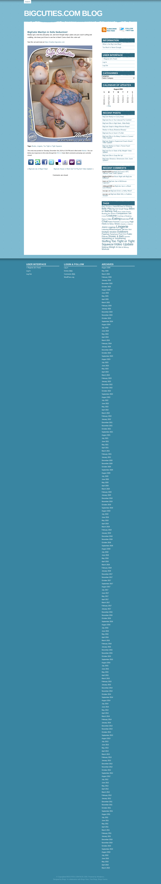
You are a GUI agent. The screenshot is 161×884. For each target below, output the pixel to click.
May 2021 (105, 445)
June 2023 (105, 366)
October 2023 (106, 353)
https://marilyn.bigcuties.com (55, 42)
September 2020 (107, 470)
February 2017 (106, 606)
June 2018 (105, 555)
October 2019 (106, 505)
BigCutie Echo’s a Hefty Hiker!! (121, 191)
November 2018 (107, 539)
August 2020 (106, 473)
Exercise (125, 219)
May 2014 (105, 710)
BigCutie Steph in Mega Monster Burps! (116, 126)
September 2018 (107, 546)
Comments (69, 274)
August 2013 (106, 738)
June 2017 (105, 593)
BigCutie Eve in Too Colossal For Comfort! (117, 120)
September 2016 (107, 621)
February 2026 (106, 277)
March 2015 (106, 678)
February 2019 (106, 530)
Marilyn (84, 150)
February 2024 (106, 343)
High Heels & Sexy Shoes (118, 222)
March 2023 (106, 375)
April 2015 (105, 675)
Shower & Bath (116, 236)
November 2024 (107, 315)
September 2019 (107, 508)
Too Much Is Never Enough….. (113, 47)
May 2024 (105, 334)
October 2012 (106, 770)
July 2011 (105, 817)
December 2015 (107, 650)
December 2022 (107, 384)
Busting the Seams (109, 213)
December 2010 (107, 839)
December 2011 (107, 802)
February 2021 (106, 454)
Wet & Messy (123, 247)
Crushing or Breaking (124, 216)
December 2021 (107, 422)
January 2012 (106, 798)
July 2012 (105, 779)
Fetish (110, 222)
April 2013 (105, 751)
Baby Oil (105, 207)
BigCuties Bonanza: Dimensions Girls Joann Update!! (118, 159)
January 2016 (106, 647)
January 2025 (106, 309)
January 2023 (106, 381)
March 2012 (106, 792)
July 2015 (105, 666)
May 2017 (105, 596)
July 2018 (105, 552)
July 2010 (105, 855)
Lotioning (105, 229)
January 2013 (106, 760)
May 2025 (105, 296)
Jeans (104, 227)
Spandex (127, 236)
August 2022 (106, 397)
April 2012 (105, 789)
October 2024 (106, 318)
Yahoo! (72, 162)
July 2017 (105, 590)
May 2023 (105, 369)
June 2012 (105, 783)
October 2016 (106, 618)
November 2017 (107, 577)
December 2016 (107, 612)
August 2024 (106, 324)
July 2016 (105, 628)
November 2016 (107, 615)
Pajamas (105, 234)
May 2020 (105, 482)
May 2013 (105, 748)
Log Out (105, 65)
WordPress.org (69, 277)
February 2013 (106, 757)
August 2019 (106, 511)
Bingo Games (102, 879)
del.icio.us (58, 162)
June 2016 (105, 631)
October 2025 (106, 287)
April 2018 (105, 561)
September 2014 (107, 697)
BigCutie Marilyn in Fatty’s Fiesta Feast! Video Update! (116, 146)
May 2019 (105, 520)
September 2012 (107, 773)
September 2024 (107, 321)
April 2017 (105, 599)
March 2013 (106, 754)
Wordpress (100, 877)
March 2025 (106, 302)
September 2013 (107, 735)
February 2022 (106, 416)
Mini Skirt (128, 229)
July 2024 (105, 328)
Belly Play (107, 208)
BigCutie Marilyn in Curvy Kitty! (113, 117)
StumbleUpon (38, 162)
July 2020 (105, 476)
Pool (120, 234)
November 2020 (107, 463)
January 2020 (106, 495)
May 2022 (105, 407)
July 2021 (105, 438)
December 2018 (107, 536)
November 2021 (107, 426)
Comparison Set (123, 213)
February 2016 (106, 644)
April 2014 (105, 713)
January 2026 (106, 280)
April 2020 (105, 486)
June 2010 (105, 858)
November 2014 (107, 691)
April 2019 (105, 524)
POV (124, 234)
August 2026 (106, 268)
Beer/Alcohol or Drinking (122, 206)
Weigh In (113, 247)
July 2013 (105, 741)
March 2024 (106, 340)
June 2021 (105, 441)
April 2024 (105, 337)
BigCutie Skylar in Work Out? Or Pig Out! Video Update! (73, 169)
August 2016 (106, 625)
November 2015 (107, 653)
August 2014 (106, 700)
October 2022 (106, 391)
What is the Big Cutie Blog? (112, 44)
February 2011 (106, 833)
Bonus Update (122, 211)
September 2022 (107, 394)
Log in (66, 268)
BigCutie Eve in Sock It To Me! (113, 133)
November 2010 (107, 843)
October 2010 (106, 846)
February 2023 (106, 378)
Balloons (110, 206)
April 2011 (105, 827)
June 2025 (105, 293)
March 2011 (106, 830)
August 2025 (106, 290)
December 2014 (107, 688)
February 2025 (106, 306)
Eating (116, 218)
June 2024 (105, 331)
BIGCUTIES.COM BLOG (63, 13)
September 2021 (107, 432)
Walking (105, 247)
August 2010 (106, 852)
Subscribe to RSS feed (110, 29)
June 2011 (105, 820)
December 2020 (107, 460)
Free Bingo (93, 879)
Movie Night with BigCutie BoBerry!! (117, 177)
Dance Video (107, 219)
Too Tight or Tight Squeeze (52, 146)
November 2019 (107, 501)
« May (109, 106)
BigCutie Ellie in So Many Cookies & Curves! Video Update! (118, 137)
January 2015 (106, 685)
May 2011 (105, 824)
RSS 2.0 (59, 153)
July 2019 (105, 514)
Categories (105, 76)
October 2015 (106, 656)
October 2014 (106, 694)
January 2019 (106, 533)
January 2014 (106, 723)
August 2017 (106, 587)
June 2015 (105, 669)
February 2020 (106, 492)
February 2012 (106, 795)
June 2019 (105, 517)
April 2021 (105, 448)
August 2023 (106, 359)
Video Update (123, 244)
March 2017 (106, 602)
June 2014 (105, 707)
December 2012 (107, 764)
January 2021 (106, 457)
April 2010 (105, 865)
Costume (111, 215)
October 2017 (106, 580)
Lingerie (39, 146)
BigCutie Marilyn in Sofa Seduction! (47, 32)
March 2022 (106, 413)
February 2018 (106, 568)
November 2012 (107, 767)
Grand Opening (124, 222)
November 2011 (107, 805)
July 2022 (105, 400)
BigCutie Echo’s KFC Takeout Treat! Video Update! (116, 172)
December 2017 (107, 574)
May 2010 (105, 862)
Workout (105, 249)
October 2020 (106, 467)
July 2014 (105, 704)
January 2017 (106, 609)
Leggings (112, 227)
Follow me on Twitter (127, 29)
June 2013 (105, 745)
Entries (68, 271)
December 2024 (107, 312)
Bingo (64, 879)
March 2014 (106, 716)
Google (65, 162)
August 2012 (106, 776)
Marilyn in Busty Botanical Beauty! (114, 130)
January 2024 (106, 347)
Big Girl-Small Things (120, 209)
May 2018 (105, 558)
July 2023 (105, 362)
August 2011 (106, 814)
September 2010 (107, 849)
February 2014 (106, 719)
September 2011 (107, 811)
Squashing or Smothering (114, 238)
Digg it (31, 162)
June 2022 (105, 403)
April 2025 (105, 299)
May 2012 (105, 786)
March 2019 (106, 527)
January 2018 (106, 571)
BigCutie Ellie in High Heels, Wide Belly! (116, 123)
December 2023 (107, 350)
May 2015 (105, 672)
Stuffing (106, 241)
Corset (104, 216)
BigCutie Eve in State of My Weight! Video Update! (117, 151)
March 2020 (106, 489)
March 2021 (106, 451)
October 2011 (106, 808)
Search (27, 2)
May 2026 (105, 271)
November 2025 (107, 283)
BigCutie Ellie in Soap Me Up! (113, 155)
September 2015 (107, 659)
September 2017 (107, 584)
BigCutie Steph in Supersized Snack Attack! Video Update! (118, 142)
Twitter (51, 162)
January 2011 (106, 836)
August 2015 (106, 663)
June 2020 (105, 479)
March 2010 (106, 868)
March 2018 (106, 565)
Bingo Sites (85, 879)
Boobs (34, 146)
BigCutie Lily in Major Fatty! (38, 169)
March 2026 (106, 274)
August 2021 (106, 435)
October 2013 (106, 732)
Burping (128, 211)
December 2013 (107, 726)
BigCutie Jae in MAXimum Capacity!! (115, 182)
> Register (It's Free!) (110, 59)
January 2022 (106, 419)
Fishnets (116, 222)
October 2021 (106, 429)
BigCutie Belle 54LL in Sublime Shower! (117, 195)
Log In (105, 62)
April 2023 (105, 372)
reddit (79, 162)
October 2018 (106, 542)
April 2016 (105, 637)
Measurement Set (117, 229)
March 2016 (106, 640)
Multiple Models (109, 232)
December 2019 (107, 498)
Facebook (44, 162)
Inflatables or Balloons (126, 224)
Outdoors (122, 231)
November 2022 (107, 388)
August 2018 (106, 549)
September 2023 (107, 356)
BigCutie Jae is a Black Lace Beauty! (117, 187)
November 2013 (107, 729)
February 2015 (106, 681)
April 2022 (105, 410)
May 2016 (105, 634)
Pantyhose (114, 234)
